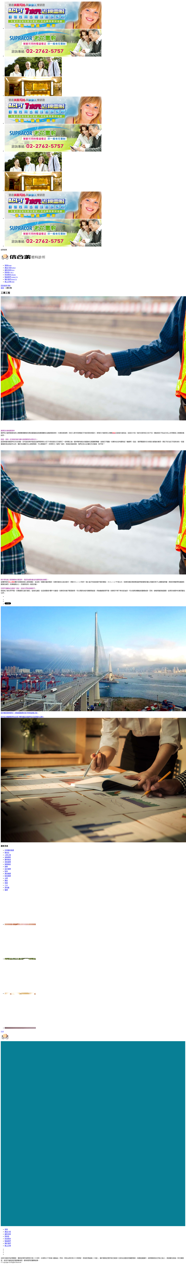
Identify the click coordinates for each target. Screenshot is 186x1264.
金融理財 (8, 857)
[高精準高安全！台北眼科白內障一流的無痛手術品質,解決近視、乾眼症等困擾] (53, 28)
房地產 (7, 887)
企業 (6, 878)
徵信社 (7, 852)
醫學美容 (8, 859)
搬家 (6, 880)
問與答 (9, 272)
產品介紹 (10, 268)
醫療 (6, 890)
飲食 (6, 871)
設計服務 (8, 869)
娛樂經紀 (8, 864)
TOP (2, 1031)
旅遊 (6, 883)
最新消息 (9, 270)
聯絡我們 (11, 277)
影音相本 (10, 275)
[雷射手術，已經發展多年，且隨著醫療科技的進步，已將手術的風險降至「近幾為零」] (53, 56)
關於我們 (11, 279)
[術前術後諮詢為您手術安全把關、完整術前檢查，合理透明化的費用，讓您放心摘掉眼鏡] (33, 76)
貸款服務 (8, 862)
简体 (8, 285)
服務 (6, 866)
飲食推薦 (8, 876)
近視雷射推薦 (9, 850)
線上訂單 (9, 282)
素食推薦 (8, 873)
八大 (6, 885)
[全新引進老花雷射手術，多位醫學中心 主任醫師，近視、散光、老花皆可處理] (24, 260)
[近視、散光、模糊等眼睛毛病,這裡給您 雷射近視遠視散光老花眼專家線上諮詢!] (33, 95)
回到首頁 (4, 285)
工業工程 (8, 855)
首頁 (8, 265)
